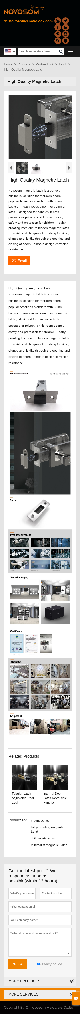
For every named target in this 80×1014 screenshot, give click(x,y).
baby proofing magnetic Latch (47, 829)
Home (8, 64)
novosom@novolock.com (31, 21)
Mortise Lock (45, 64)
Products (24, 64)
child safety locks (43, 838)
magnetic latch (41, 820)
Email (19, 260)
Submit (18, 964)
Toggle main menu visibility (70, 51)
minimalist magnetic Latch (49, 845)
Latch (63, 64)
